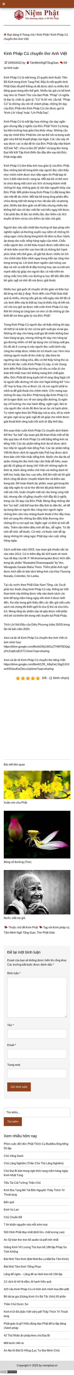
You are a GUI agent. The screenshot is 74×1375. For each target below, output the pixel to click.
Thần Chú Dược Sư (16, 1304)
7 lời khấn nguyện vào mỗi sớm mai (25, 1224)
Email (11, 1045)
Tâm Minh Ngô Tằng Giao (19, 932)
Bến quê (9, 1202)
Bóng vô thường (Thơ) (17, 862)
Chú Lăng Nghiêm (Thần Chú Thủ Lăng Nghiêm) (34, 1163)
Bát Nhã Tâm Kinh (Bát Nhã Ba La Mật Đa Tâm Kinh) (36, 1259)
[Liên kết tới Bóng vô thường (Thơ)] (37, 834)
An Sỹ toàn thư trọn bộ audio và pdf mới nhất (31, 1239)
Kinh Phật (32, 927)
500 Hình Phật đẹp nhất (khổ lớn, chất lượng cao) (34, 1232)
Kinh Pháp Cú (12, 77)
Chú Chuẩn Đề (13, 1217)
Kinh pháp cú (61, 927)
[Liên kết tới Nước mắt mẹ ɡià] (37, 892)
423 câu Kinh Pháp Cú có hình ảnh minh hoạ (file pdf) (36, 1289)
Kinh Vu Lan (11, 1209)
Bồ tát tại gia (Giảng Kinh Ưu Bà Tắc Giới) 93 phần (35, 1296)
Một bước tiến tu (14, 1343)
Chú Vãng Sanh (13, 1155)
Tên (10, 1025)
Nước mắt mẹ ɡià (14, 917)
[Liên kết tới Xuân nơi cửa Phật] (37, 785)
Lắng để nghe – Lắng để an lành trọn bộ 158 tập (33, 1274)
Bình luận (14, 973)
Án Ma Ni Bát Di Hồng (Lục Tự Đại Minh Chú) (32, 1350)
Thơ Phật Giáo (46, 932)
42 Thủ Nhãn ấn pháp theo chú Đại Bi (27, 1335)
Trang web (13, 1064)
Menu (37, 4)
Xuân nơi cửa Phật (15, 802)
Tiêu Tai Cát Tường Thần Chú (22, 1182)
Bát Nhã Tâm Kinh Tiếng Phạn (22, 1266)
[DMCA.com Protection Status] (8, 1372)
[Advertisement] (37, 719)
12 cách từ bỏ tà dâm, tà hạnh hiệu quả (27, 1281)
